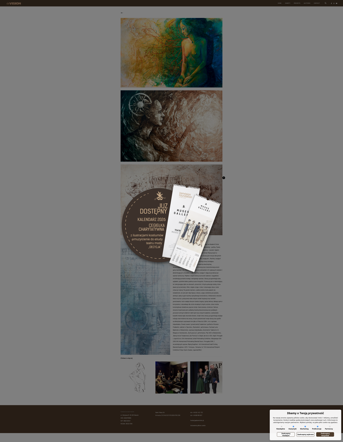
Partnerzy (329, 429)
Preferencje (316, 429)
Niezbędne (280, 429)
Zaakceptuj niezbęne (285, 434)
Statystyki (293, 429)
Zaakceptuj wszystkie (325, 434)
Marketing (304, 429)
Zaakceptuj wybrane (305, 434)
